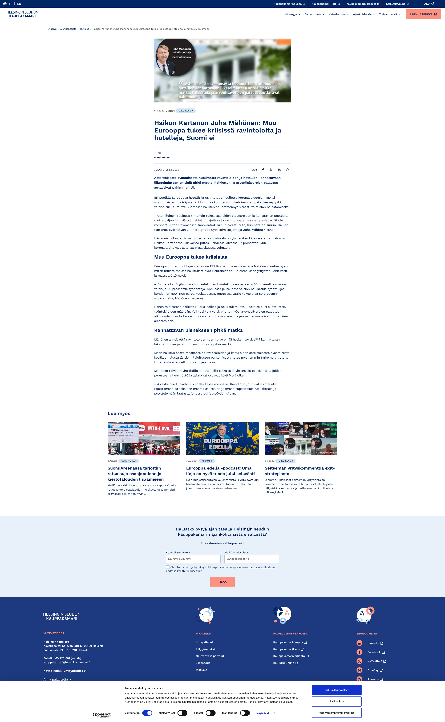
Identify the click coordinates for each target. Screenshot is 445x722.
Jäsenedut (203, 663)
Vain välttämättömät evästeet (336, 712)
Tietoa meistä (388, 14)
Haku (426, 3)
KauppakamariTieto (286, 649)
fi (10, 3)
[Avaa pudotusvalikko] (299, 14)
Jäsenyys (291, 14)
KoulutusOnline (283, 663)
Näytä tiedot (263, 713)
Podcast (207, 461)
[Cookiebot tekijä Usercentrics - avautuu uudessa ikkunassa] (102, 715)
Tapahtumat (128, 461)
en (19, 3)
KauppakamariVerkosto (289, 656)
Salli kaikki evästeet (337, 689)
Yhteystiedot (204, 642)
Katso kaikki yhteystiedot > (64, 671)
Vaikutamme (337, 14)
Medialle (201, 669)
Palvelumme (313, 14)
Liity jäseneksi (421, 14)
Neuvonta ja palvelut (210, 656)
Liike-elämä (186, 111)
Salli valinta (337, 701)
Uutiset (84, 28)
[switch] (182, 713)
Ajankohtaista (362, 14)
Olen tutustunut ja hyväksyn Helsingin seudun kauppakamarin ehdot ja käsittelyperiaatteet (220, 569)
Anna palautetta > (57, 679)
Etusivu (52, 28)
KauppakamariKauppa (288, 642)
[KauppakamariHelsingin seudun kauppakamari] (22, 14)
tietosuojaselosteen (262, 567)
